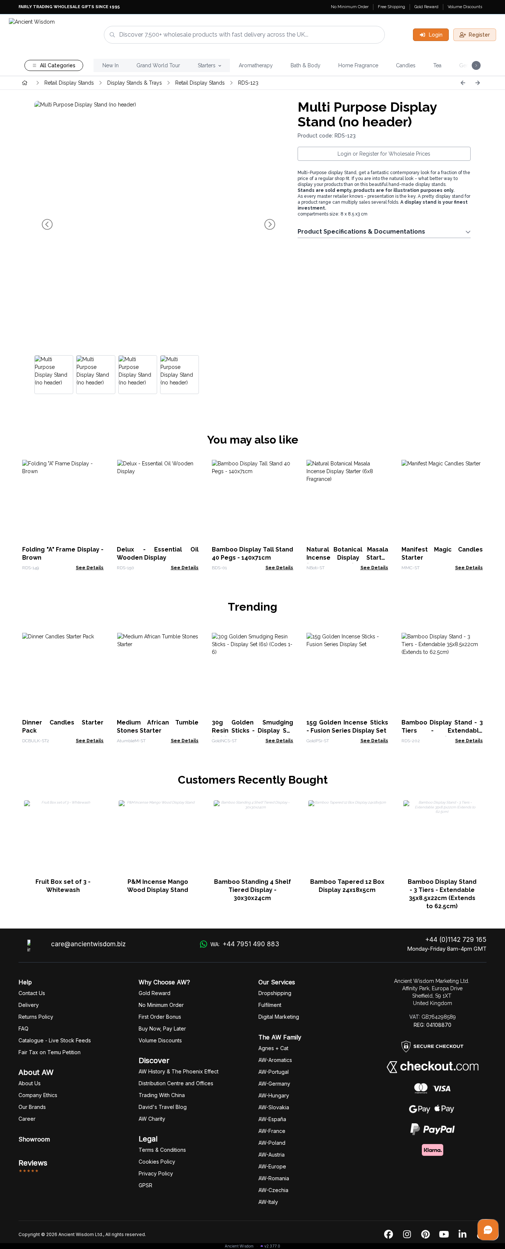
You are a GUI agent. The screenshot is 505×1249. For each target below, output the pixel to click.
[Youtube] (444, 1234)
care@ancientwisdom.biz (88, 944)
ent (269, 1005)
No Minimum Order (350, 6)
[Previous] (463, 82)
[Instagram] (407, 1234)
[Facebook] (388, 1234)
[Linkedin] (462, 1234)
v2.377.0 (272, 1246)
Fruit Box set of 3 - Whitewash (63, 885)
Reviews (32, 1162)
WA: (244, 944)
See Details (90, 567)
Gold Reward (426, 6)
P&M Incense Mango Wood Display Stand (157, 885)
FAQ (23, 1028)
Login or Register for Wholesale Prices (384, 154)
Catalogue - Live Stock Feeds (54, 1040)
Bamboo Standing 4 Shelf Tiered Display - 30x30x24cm (252, 890)
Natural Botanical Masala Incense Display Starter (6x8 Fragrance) (347, 557)
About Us (29, 1083)
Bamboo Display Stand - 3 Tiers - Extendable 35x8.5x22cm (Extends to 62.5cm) (442, 894)
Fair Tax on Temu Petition (49, 1052)
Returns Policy (35, 1017)
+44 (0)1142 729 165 (456, 939)
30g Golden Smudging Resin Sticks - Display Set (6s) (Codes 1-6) (252, 730)
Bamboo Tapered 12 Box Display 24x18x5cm (347, 885)
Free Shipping (391, 6)
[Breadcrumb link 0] (24, 82)
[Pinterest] (425, 1234)
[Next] (478, 82)
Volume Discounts (465, 6)
